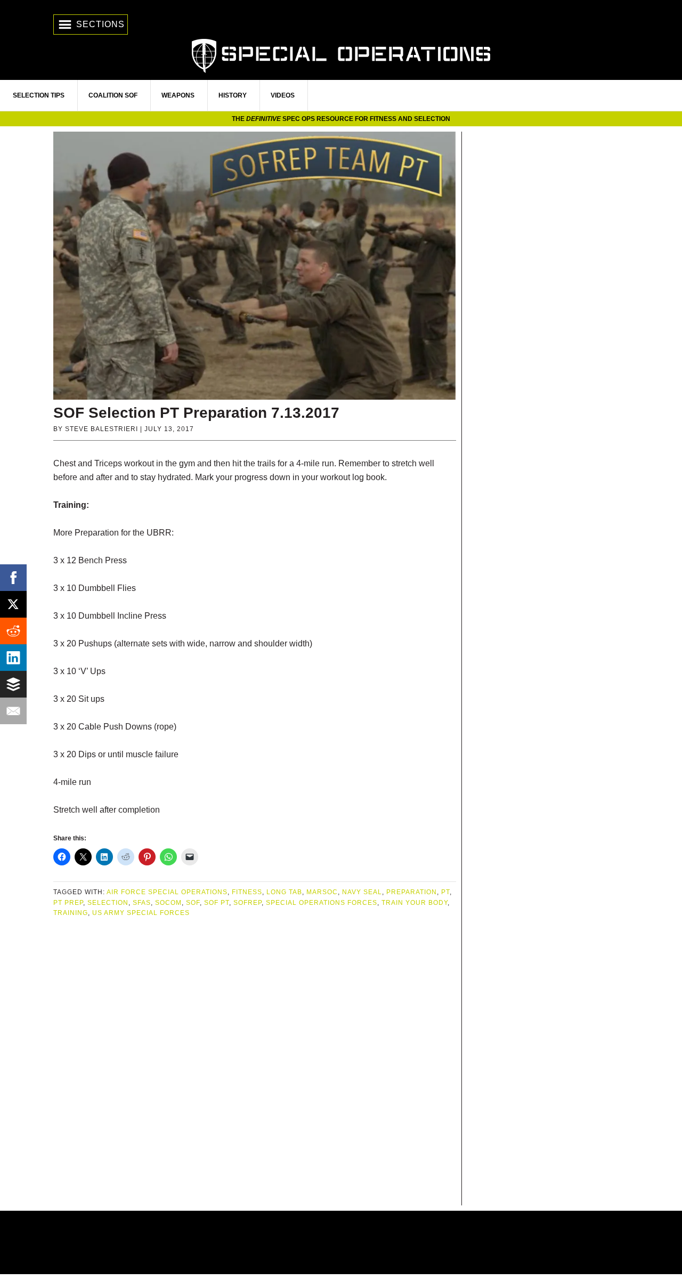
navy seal (362, 892)
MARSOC (322, 892)
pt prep (68, 902)
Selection (107, 902)
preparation (411, 892)
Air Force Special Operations (167, 892)
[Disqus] (255, 1062)
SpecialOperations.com (341, 55)
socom (168, 902)
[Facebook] (13, 577)
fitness (247, 892)
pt (445, 892)
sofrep (247, 902)
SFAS (142, 902)
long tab (284, 892)
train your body (414, 902)
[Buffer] (13, 684)
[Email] (13, 711)
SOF (193, 902)
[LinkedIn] (13, 657)
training (70, 913)
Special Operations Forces (321, 902)
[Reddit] (13, 631)
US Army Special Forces (141, 913)
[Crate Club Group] (341, 1242)
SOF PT (216, 902)
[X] (13, 604)
